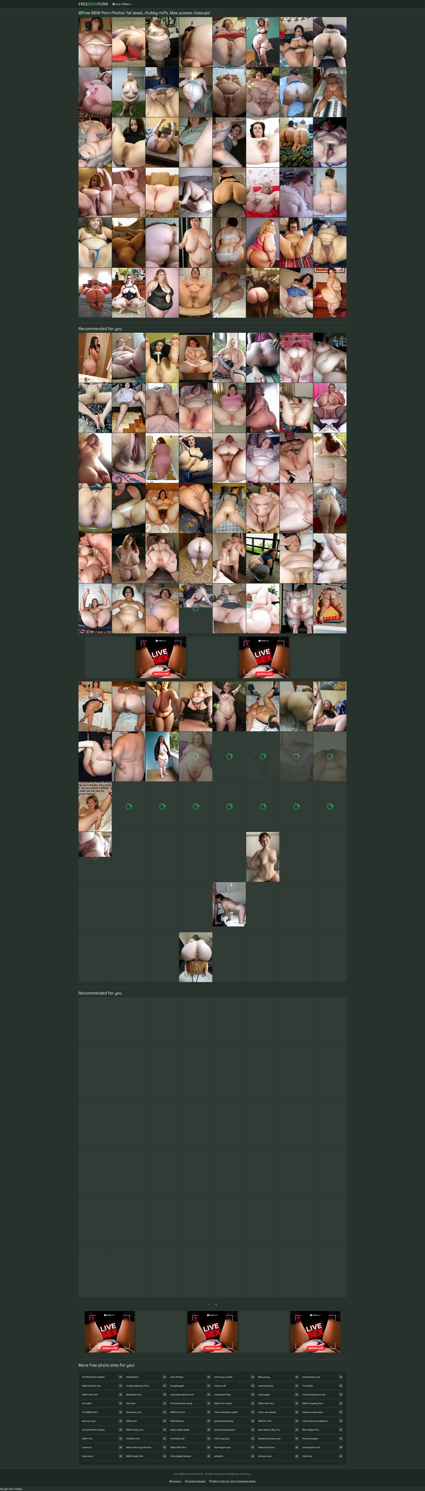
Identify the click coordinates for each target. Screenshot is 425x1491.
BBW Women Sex (91, 1386)
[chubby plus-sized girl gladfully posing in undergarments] (296, 957)
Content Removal (196, 1481)
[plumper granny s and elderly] (162, 92)
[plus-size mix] (128, 1022)
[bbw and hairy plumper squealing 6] (296, 1223)
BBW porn (131, 1421)
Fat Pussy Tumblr (223, 1377)
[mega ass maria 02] (262, 1022)
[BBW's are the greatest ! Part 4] (296, 358)
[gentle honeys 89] (195, 807)
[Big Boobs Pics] (262, 857)
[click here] (329, 706)
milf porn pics (265, 1456)
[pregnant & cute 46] (162, 1223)
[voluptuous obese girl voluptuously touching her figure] (195, 243)
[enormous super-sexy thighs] (296, 1172)
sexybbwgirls (177, 1386)
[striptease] (296, 1022)
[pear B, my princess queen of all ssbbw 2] (329, 293)
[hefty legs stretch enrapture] (95, 608)
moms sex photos (267, 1412)
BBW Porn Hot (90, 1394)
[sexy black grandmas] (95, 1072)
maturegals (264, 1394)
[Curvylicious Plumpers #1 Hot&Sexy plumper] (329, 857)
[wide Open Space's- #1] (162, 558)
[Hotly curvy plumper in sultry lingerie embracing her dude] (128, 1273)
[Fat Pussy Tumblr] (95, 857)
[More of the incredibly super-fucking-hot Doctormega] (95, 92)
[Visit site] (262, 192)
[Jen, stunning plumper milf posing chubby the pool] (329, 608)
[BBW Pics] (195, 293)
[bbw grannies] (296, 907)
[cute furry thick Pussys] (195, 1172)
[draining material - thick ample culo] (329, 458)
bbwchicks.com (133, 1412)
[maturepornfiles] (95, 807)
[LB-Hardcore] (95, 558)
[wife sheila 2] (162, 1172)
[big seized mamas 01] (329, 408)
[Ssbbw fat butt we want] (329, 192)
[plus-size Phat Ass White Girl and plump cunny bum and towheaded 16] (329, 243)
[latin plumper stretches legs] (262, 957)
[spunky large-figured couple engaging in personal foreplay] (329, 1022)
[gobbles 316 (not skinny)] (162, 1122)
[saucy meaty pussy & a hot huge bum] (162, 957)
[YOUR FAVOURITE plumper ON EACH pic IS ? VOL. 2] (229, 1072)
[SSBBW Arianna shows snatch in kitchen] (195, 558)
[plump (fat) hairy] (128, 957)
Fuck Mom (307, 1386)
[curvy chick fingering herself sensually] (95, 358)
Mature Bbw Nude (179, 1430)
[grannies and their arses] (296, 807)
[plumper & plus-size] (195, 706)
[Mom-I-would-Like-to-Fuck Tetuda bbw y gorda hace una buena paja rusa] (95, 192)
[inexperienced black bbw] (195, 907)
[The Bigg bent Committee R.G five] (162, 807)
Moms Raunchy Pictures (138, 1447)
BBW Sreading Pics (312, 1403)
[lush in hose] (195, 1273)
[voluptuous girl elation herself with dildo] (95, 1172)
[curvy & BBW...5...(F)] (162, 1022)
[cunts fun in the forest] (296, 92)
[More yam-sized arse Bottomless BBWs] (329, 42)
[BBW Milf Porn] (195, 608)
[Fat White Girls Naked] (229, 907)
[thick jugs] (329, 1122)
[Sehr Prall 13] (128, 92)
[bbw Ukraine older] (329, 1273)
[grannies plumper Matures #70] (95, 756)
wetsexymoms (265, 1386)
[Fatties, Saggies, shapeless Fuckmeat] (329, 957)
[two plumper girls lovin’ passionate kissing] (128, 42)
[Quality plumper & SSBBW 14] (195, 756)
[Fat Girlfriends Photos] (329, 142)
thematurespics (310, 1438)
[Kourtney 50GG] (162, 293)
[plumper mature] (296, 508)
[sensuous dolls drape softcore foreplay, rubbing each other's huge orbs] (296, 458)
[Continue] (95, 458)
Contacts (176, 1481)
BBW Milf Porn (178, 1447)
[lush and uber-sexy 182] (229, 957)
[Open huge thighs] (128, 192)
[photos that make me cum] (229, 756)
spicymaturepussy (223, 1421)
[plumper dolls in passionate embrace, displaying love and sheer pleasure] (195, 358)
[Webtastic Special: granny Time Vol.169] (262, 1223)
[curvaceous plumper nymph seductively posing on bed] (195, 508)
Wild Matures (177, 1421)
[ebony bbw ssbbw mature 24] (162, 1072)
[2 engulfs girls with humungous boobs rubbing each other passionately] (296, 42)
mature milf (220, 1386)
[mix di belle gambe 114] (128, 1072)
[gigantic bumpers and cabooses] (229, 1172)
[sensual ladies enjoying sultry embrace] (195, 1223)
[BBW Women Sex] (262, 508)
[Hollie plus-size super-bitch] (296, 1072)
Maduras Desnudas (312, 1412)
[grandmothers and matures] (262, 907)
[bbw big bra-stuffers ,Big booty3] (296, 706)
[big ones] (128, 243)
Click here (307, 1456)
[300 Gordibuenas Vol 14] (95, 957)
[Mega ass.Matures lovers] (229, 1273)
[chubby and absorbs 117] (128, 608)
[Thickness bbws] (229, 358)
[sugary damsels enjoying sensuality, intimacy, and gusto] (162, 358)
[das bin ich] (296, 408)
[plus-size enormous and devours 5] (262, 1172)
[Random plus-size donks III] (162, 243)
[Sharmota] (296, 1273)
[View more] (229, 243)
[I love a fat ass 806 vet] (195, 92)
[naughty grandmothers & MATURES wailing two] (195, 1072)
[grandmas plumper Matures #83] (162, 608)
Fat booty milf (177, 1438)
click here (130, 1403)
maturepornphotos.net (182, 1394)
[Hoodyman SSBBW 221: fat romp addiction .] (128, 1122)
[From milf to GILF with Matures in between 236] (195, 408)
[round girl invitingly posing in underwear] (296, 756)
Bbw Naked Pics (310, 1430)
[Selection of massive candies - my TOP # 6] (195, 458)
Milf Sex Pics (265, 1421)
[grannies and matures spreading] (229, 142)
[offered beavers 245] (329, 558)
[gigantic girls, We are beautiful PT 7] (262, 92)
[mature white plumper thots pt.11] (128, 857)
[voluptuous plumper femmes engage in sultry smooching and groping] (162, 857)
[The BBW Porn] (229, 92)
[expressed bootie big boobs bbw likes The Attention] (195, 1022)
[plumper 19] (262, 458)
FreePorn (93, 4)
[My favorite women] (128, 907)
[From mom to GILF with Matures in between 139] (329, 1172)
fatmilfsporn (132, 1377)
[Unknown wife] (162, 907)
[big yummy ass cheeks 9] (229, 1022)
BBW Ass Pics (177, 1412)
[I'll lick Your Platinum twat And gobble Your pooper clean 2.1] (296, 243)
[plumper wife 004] (95, 142)
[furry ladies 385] (162, 508)
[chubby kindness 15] (262, 358)
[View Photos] (95, 508)
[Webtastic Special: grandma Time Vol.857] (162, 706)
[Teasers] (229, 1122)
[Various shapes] (229, 458)
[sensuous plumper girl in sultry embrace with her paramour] (195, 142)
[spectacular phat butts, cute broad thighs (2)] (128, 706)
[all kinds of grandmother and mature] (95, 1223)
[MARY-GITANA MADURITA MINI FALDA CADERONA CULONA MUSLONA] (162, 458)
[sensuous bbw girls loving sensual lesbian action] (128, 508)
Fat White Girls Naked (93, 1377)
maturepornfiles (222, 1394)
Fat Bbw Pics (133, 1438)
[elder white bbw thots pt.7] (95, 907)
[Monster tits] (329, 1223)
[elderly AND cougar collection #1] (128, 1172)
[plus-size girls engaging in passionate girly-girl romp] (162, 408)
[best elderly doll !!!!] (329, 92)
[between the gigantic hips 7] (229, 608)
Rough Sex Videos (11, 1489)
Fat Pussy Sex (221, 1438)
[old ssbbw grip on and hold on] (296, 192)
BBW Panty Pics (134, 1430)
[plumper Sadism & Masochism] (229, 857)
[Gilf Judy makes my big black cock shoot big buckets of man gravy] (262, 42)
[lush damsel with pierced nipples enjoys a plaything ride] (262, 1273)
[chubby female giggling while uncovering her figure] (229, 1223)
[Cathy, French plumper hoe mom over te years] (128, 293)
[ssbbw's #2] (128, 807)
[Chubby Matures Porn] (329, 358)
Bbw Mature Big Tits (269, 1430)
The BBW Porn (90, 1412)
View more (87, 1456)
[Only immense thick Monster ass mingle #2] (296, 608)
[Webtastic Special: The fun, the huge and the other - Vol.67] (95, 1273)
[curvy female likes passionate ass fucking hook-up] (162, 42)
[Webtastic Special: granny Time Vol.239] (195, 857)
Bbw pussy (264, 1377)
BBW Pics (87, 1438)
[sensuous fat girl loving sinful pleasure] (95, 408)
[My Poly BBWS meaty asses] (296, 142)
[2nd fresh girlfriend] (229, 508)
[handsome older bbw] (296, 558)
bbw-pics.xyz (89, 1421)
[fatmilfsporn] (128, 142)
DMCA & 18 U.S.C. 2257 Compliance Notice (234, 1481)
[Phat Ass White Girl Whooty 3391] (262, 807)
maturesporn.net (311, 1447)
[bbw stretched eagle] (162, 192)
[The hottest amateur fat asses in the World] (262, 408)
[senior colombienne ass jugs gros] (229, 293)
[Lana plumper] (128, 558)
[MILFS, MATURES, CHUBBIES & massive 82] (128, 358)
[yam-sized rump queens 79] (262, 293)
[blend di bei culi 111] (195, 1122)
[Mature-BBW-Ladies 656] (296, 1122)
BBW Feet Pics (266, 1403)
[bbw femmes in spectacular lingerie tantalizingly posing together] (195, 192)
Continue (86, 1447)
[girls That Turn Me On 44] (329, 1072)
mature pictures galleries (315, 1421)
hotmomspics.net (311, 1377)
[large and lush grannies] (128, 1223)
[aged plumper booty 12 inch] (95, 1022)
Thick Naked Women (180, 1456)
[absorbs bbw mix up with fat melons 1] (262, 608)
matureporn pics (222, 1447)
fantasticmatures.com (269, 1438)
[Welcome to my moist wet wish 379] (162, 756)
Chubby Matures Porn (137, 1386)
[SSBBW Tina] (296, 293)
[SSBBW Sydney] (229, 706)
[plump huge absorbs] (229, 807)
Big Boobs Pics (134, 1394)
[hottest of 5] (162, 1273)
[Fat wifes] (229, 558)
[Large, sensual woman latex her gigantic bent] (229, 192)
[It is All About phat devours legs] (95, 706)
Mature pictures (266, 1447)
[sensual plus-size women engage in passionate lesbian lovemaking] (195, 42)
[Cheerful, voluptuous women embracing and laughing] (128, 756)
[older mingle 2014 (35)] (329, 907)
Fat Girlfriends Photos (93, 1430)
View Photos (176, 1377)
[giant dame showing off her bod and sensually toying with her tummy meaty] (229, 42)
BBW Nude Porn (134, 1456)
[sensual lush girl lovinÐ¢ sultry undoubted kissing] (95, 42)
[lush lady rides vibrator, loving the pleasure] (262, 1072)
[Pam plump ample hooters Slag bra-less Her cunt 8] (262, 1122)
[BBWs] (262, 558)
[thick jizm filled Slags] (229, 408)
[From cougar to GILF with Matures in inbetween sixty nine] (95, 1122)
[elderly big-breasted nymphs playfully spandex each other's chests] (329, 756)
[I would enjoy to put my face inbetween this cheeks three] (329, 508)
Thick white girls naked (226, 1412)
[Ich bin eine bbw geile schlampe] (262, 706)
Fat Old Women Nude (181, 1403)
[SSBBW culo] (95, 293)
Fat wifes (87, 1403)
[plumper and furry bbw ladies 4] (296, 857)
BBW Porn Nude (223, 1403)
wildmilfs (218, 1456)
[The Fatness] (262, 243)
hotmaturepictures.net (314, 1394)
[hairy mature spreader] (262, 142)
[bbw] (329, 807)
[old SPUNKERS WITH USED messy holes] (262, 756)
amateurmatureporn (224, 1430)
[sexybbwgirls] (195, 957)
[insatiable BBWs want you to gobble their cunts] (162, 142)
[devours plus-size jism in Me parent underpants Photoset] (128, 458)
